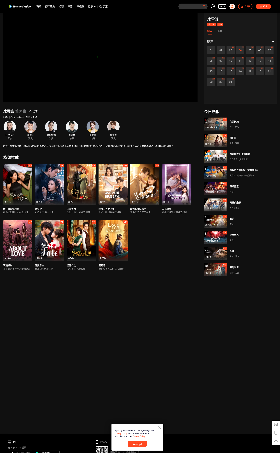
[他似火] (49, 184)
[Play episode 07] (269, 50)
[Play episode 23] (221, 82)
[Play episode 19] (250, 71)
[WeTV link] (20, 6)
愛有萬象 (50, 6)
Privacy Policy (121, 433)
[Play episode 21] (269, 71)
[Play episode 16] (221, 71)
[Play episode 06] (260, 50)
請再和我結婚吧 (138, 208)
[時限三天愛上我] (113, 184)
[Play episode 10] (231, 61)
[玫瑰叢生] (17, 240)
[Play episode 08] (211, 61)
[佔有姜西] (81, 184)
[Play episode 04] (240, 50)
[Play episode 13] (260, 61)
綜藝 (61, 6)
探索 (105, 6)
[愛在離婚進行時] (17, 184)
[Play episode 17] (231, 71)
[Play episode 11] (240, 61)
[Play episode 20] (260, 71)
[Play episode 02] (221, 50)
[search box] (204, 6)
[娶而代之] (81, 240)
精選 (38, 6)
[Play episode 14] (269, 61)
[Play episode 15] (211, 71)
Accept (137, 444)
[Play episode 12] (250, 61)
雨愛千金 (39, 265)
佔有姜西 (71, 208)
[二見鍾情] (176, 184)
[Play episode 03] (231, 50)
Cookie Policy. (139, 436)
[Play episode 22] (211, 82)
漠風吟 (102, 265)
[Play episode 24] (231, 82)
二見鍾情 (166, 208)
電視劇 (80, 6)
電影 (70, 6)
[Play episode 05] (250, 50)
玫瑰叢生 (7, 265)
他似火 (38, 208)
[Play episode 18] (240, 71)
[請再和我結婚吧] (144, 184)
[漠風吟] (113, 240)
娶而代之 (71, 265)
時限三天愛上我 (106, 208)
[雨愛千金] (49, 240)
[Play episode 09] (221, 61)
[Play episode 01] (211, 50)
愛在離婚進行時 (11, 208)
